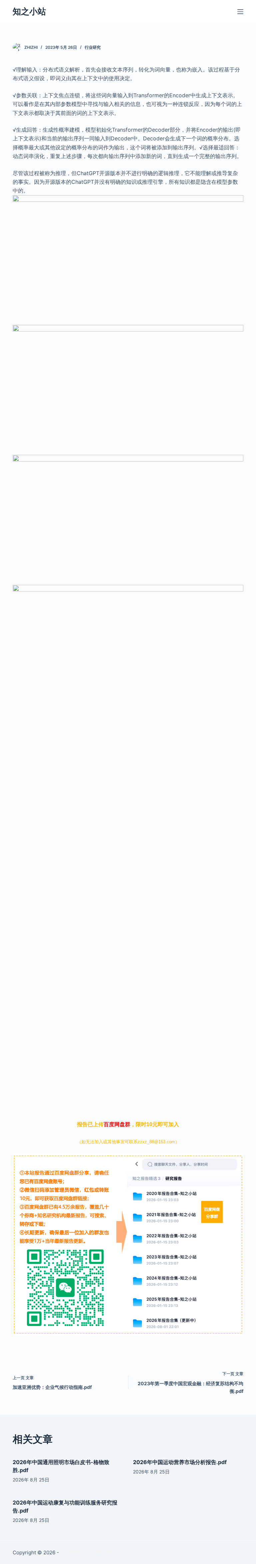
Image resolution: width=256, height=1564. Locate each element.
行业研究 (93, 47)
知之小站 (29, 11)
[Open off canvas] (240, 12)
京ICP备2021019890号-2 (88, 1552)
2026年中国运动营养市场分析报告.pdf (180, 1462)
